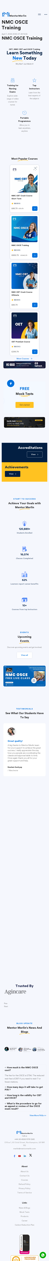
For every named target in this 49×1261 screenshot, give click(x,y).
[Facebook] (14, 1156)
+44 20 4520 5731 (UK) (24, 1139)
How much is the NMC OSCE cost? (21, 1068)
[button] (24, 405)
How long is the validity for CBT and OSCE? (23, 1096)
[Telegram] (35, 1156)
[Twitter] (30, 1155)
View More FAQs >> (38, 1115)
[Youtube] (19, 1156)
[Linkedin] (24, 1156)
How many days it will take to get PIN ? (24, 1088)
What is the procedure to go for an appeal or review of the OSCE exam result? (23, 1106)
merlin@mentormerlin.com (24, 1149)
